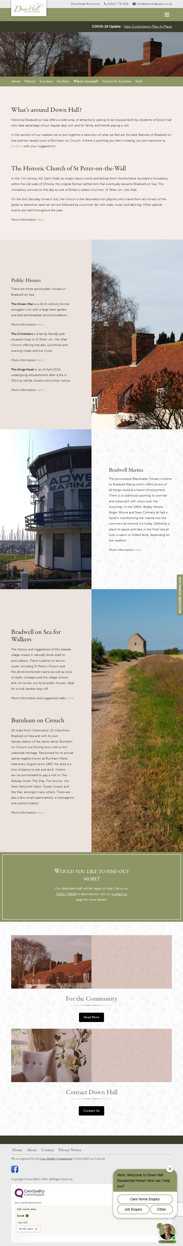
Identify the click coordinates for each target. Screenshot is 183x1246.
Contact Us (91, 1111)
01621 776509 (66, 894)
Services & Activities (116, 81)
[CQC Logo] (30, 1197)
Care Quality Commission (56, 1159)
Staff (138, 81)
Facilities (63, 81)
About (15, 81)
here (40, 220)
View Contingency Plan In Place (148, 26)
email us (17, 146)
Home (17, 1150)
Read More (91, 1017)
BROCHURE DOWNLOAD (180, 595)
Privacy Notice (69, 1150)
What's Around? (85, 81)
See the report (26, 1229)
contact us (119, 894)
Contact (47, 1150)
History (29, 81)
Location (46, 81)
